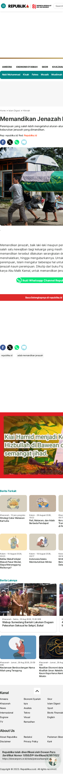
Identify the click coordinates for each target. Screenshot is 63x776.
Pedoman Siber (55, 736)
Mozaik (45, 74)
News (3, 708)
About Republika (8, 736)
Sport (50, 708)
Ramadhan (29, 721)
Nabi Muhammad (11, 74)
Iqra (26, 703)
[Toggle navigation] (3, 5)
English (51, 717)
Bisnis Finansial (55, 712)
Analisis (28, 708)
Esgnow (4, 717)
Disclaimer (5, 741)
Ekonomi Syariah (27, 66)
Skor (49, 699)
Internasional (6, 712)
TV (1, 721)
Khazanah (5, 703)
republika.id (30, 135)
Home (3, 110)
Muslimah (56, 74)
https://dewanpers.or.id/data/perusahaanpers (26, 758)
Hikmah (26, 110)
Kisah (26, 74)
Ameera (4, 699)
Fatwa (35, 74)
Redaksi (28, 736)
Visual (27, 717)
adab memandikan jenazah (30, 355)
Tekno (27, 712)
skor (45, 66)
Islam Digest (14, 110)
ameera (7, 66)
